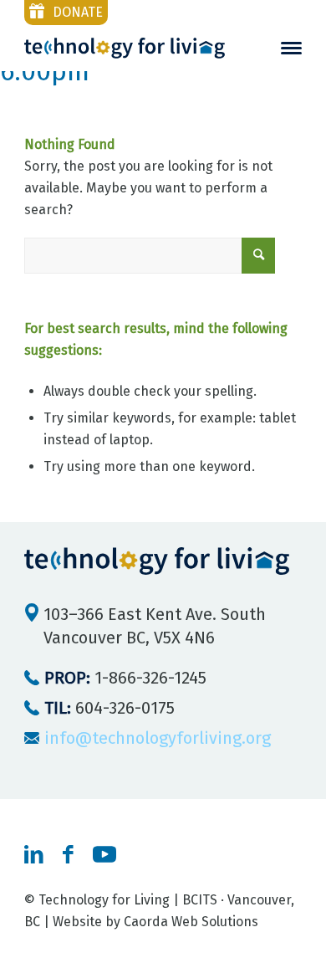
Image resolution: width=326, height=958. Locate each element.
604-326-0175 (109, 708)
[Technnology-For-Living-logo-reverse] (124, 48)
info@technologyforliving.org (157, 738)
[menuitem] (291, 48)
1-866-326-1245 (125, 678)
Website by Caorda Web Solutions (155, 922)
